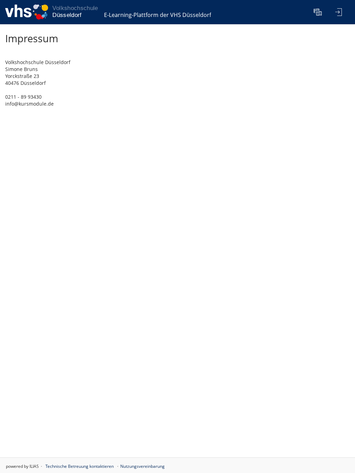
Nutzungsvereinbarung (142, 466)
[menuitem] (318, 12)
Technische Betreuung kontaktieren (79, 466)
